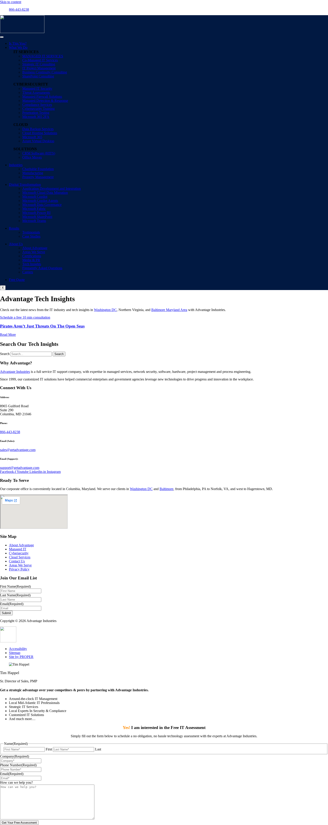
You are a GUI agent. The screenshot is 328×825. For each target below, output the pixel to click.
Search (5, 354)
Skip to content (10, 2)
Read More (8, 334)
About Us (16, 244)
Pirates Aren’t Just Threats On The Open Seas (42, 326)
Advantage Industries (15, 372)
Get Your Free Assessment (19, 822)
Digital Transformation (25, 184)
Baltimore (166, 489)
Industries (16, 165)
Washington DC (105, 310)
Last (98, 749)
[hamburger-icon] (2, 37)
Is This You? (18, 43)
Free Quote (17, 280)
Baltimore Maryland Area (169, 310)
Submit (6, 613)
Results (14, 228)
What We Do (18, 47)
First (49, 749)
